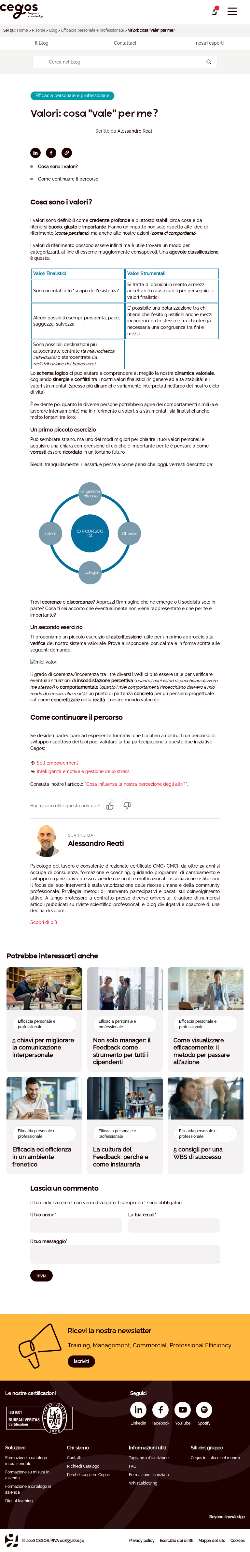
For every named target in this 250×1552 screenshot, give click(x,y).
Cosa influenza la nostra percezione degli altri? (136, 784)
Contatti (74, 1458)
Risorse (38, 30)
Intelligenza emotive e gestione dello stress (83, 771)
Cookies (237, 1540)
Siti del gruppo (207, 1448)
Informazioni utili (147, 1448)
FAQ (132, 1466)
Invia (41, 1275)
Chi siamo (78, 1448)
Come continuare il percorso (68, 179)
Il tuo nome (52, 1214)
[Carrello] (214, 12)
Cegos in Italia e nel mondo (215, 1458)
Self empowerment (57, 763)
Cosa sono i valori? (58, 166)
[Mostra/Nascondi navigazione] (232, 11)
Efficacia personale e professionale (92, 30)
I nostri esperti (208, 43)
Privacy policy (142, 1540)
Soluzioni (15, 1448)
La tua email (151, 1214)
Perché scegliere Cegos (88, 1474)
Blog (53, 30)
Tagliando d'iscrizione (149, 1458)
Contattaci (125, 43)
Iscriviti (81, 1361)
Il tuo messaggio (57, 1241)
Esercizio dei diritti (176, 1540)
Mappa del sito (212, 1540)
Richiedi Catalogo (83, 1466)
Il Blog (42, 43)
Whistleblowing (143, 1483)
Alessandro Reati (136, 131)
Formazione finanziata (149, 1474)
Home (22, 30)
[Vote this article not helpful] (126, 806)
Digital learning (19, 1501)
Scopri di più (43, 922)
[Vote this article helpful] (110, 806)
